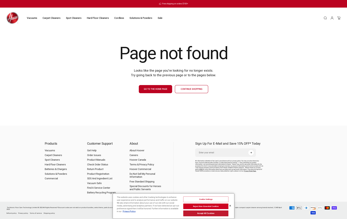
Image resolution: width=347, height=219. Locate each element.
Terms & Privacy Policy (142, 164)
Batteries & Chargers (56, 169)
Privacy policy (23, 213)
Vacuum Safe (94, 183)
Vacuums (50, 150)
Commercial (51, 178)
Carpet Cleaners (53, 155)
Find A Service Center (98, 187)
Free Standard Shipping (142, 181)
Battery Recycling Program (101, 192)
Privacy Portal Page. (250, 171)
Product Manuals (96, 159)
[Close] (230, 206)
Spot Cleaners (52, 159)
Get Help (92, 150)
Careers (134, 155)
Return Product (95, 169)
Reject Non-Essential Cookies (206, 206)
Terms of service (36, 213)
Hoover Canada (138, 159)
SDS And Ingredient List (99, 178)
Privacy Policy (129, 211)
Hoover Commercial (140, 169)
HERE (201, 169)
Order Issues (94, 155)
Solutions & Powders (56, 173)
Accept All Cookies (206, 213)
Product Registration (98, 173)
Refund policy (12, 213)
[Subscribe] (251, 152)
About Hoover (137, 150)
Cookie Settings (206, 199)
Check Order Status (97, 164)
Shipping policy (49, 213)
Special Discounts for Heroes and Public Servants (145, 188)
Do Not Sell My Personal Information (142, 175)
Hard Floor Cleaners (55, 164)
